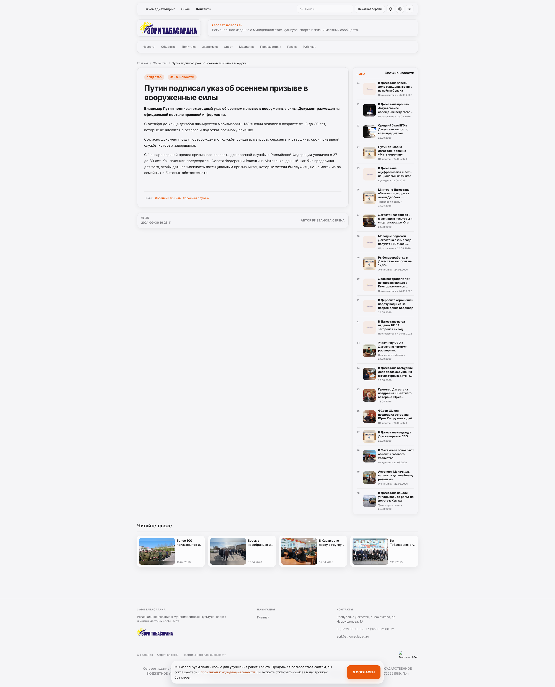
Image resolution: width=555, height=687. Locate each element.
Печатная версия (370, 9)
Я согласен (364, 672)
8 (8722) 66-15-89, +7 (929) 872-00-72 (365, 629)
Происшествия (270, 46)
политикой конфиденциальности (228, 672)
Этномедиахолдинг (160, 9)
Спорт (228, 46)
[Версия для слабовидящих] (400, 9)
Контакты (203, 9)
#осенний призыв (168, 198)
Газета (292, 46)
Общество (168, 46)
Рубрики (309, 46)
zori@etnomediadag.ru (353, 636)
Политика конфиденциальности (204, 654)
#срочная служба (196, 198)
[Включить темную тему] (390, 9)
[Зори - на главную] (169, 28)
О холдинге (145, 654)
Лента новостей (182, 77)
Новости (149, 46)
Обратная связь (167, 654)
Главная (142, 63)
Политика (189, 46)
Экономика (210, 46)
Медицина (246, 46)
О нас (185, 9)
